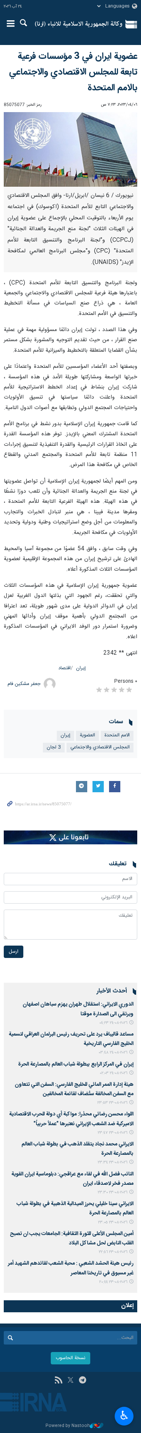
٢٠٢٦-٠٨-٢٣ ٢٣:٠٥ (112, 1222)
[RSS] (58, 1381)
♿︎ (124, 1415)
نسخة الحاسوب (70, 1358)
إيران (81, 668)
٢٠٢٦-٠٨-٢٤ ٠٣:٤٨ (113, 1052)
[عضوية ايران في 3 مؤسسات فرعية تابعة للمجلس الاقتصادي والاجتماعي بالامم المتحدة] (70, 149)
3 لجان (54, 747)
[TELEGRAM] (82, 1381)
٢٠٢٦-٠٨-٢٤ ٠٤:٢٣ (113, 1023)
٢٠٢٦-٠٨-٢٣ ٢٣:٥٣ (112, 1102)
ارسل (13, 952)
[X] (70, 1381)
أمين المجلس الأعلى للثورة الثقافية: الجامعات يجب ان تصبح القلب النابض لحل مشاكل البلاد (71, 1238)
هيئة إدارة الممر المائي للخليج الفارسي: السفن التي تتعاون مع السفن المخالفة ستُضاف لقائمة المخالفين (74, 1089)
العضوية (87, 735)
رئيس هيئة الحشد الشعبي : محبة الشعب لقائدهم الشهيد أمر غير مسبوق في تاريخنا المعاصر (70, 1268)
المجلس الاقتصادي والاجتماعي (100, 747)
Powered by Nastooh (67, 1426)
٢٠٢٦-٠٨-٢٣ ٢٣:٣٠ (112, 1192)
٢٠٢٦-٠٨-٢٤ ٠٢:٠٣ (113, 1073)
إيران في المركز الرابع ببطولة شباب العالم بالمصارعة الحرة (74, 1064)
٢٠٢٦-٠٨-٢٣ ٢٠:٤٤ (113, 1282)
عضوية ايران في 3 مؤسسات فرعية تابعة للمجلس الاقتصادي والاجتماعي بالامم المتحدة (73, 72)
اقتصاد (64, 668)
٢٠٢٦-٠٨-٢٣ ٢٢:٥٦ (113, 1252)
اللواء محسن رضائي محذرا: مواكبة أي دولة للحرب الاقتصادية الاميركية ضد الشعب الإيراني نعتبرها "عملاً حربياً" (71, 1119)
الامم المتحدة (117, 735)
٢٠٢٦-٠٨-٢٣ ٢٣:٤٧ (112, 1132)
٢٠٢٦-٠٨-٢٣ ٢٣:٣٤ (112, 1162)
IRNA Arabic (79, 24)
